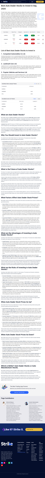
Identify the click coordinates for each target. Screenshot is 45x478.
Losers (39, 98)
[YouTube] (2, 465)
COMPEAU (6, 35)
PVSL (6, 43)
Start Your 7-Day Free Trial (19, 392)
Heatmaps (41, 460)
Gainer (35, 98)
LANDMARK (6, 39)
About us (28, 444)
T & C (27, 452)
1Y (40, 83)
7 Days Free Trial (29, 429)
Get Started (40, 1)
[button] (1, 1)
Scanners (41, 446)
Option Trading (34, 454)
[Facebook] (2, 463)
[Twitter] (7, 463)
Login (32, 1)
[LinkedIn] (12, 463)
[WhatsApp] (9, 463)
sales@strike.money (21, 452)
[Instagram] (4, 463)
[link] (14, 411)
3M (36, 83)
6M (38, 83)
